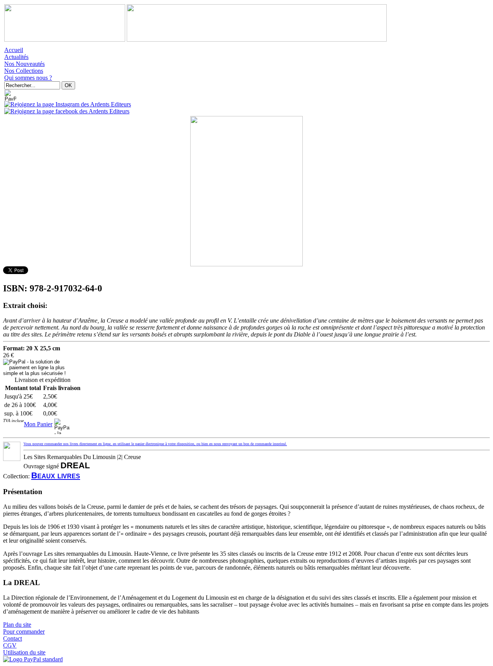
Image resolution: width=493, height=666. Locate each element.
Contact (12, 638)
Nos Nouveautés (24, 64)
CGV (10, 645)
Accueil (13, 50)
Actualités (16, 57)
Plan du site (17, 624)
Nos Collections (23, 70)
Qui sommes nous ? (28, 77)
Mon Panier (38, 424)
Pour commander (24, 631)
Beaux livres (55, 475)
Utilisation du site (24, 652)
